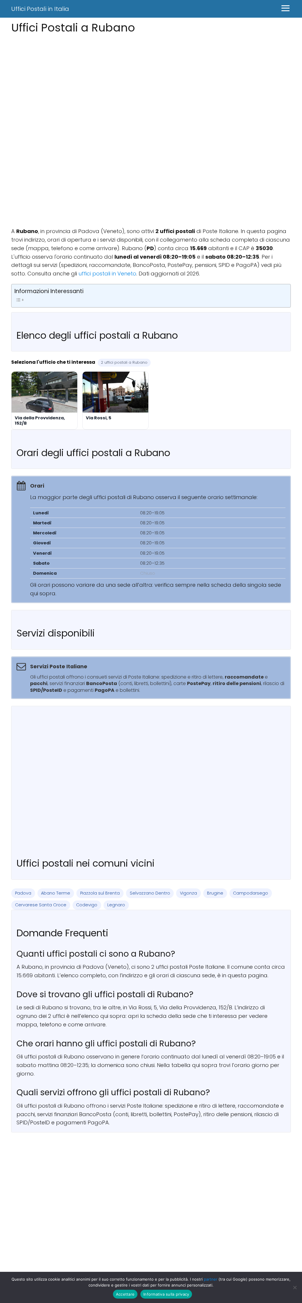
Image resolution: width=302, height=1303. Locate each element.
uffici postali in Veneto (107, 273)
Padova (23, 893)
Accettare (125, 1294)
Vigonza (188, 893)
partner (210, 1279)
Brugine (215, 893)
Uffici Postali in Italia (40, 9)
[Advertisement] (151, 77)
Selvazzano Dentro (150, 893)
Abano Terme (55, 893)
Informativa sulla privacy (166, 1294)
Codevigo (86, 905)
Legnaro (116, 905)
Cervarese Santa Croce (40, 905)
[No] (295, 1287)
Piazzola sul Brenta (100, 893)
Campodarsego (250, 893)
